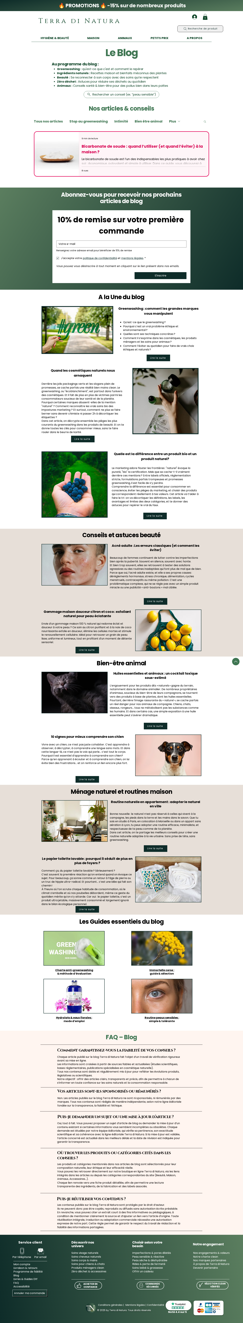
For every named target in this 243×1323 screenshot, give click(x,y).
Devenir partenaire (205, 1268)
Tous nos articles (48, 121)
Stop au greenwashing (88, 121)
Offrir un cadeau (142, 1271)
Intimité (121, 121)
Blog (16, 1275)
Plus (172, 121)
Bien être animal (148, 121)
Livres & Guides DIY (25, 1279)
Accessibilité (21, 1286)
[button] (205, 17)
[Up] (236, 661)
